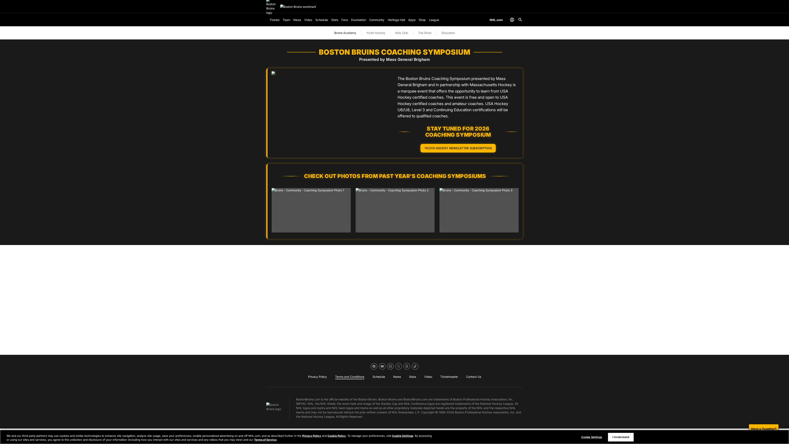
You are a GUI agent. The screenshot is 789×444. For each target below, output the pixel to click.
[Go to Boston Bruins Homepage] (298, 7)
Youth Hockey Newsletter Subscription (458, 148)
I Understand (620, 437)
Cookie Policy (337, 435)
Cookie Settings (402, 435)
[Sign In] (512, 19)
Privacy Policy (311, 435)
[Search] (520, 19)
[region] (394, 437)
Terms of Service (265, 439)
